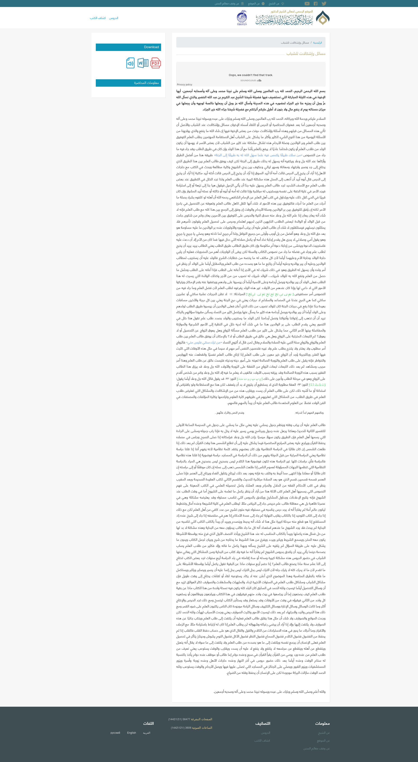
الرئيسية (317, 42)
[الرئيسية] (293, 17)
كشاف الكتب (98, 17)
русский (115, 733)
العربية (146, 733)
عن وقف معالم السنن (227, 3)
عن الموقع (254, 3)
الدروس (113, 17)
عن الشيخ (274, 3)
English (131, 733)
